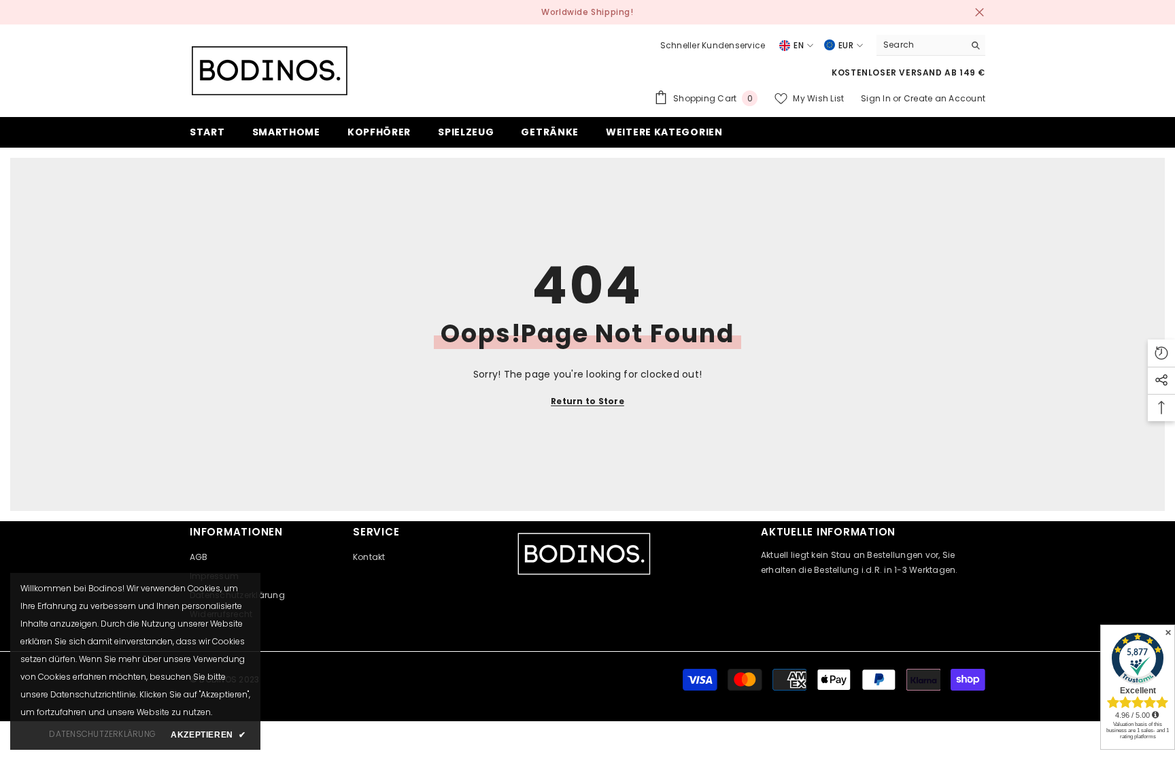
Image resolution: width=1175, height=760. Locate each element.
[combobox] (920, 45)
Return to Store (587, 401)
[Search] (930, 45)
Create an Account (944, 98)
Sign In (877, 98)
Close (979, 12)
